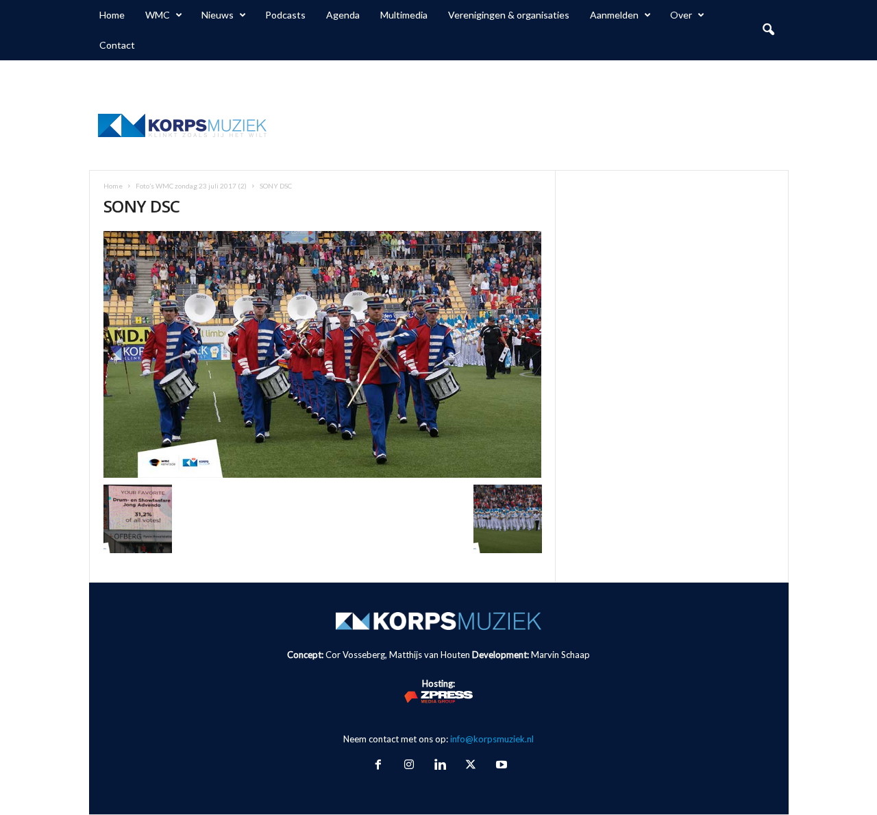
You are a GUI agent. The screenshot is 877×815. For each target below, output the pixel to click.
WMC (157, 15)
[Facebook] (377, 765)
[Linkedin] (439, 765)
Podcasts (285, 15)
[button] (768, 30)
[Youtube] (500, 765)
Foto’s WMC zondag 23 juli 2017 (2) (191, 186)
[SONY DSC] (322, 354)
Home (112, 15)
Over (681, 15)
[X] (470, 765)
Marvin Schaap (560, 654)
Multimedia (404, 15)
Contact (117, 45)
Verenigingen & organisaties (508, 15)
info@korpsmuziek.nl (492, 738)
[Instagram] (408, 765)
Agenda (343, 15)
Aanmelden (614, 15)
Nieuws (217, 15)
